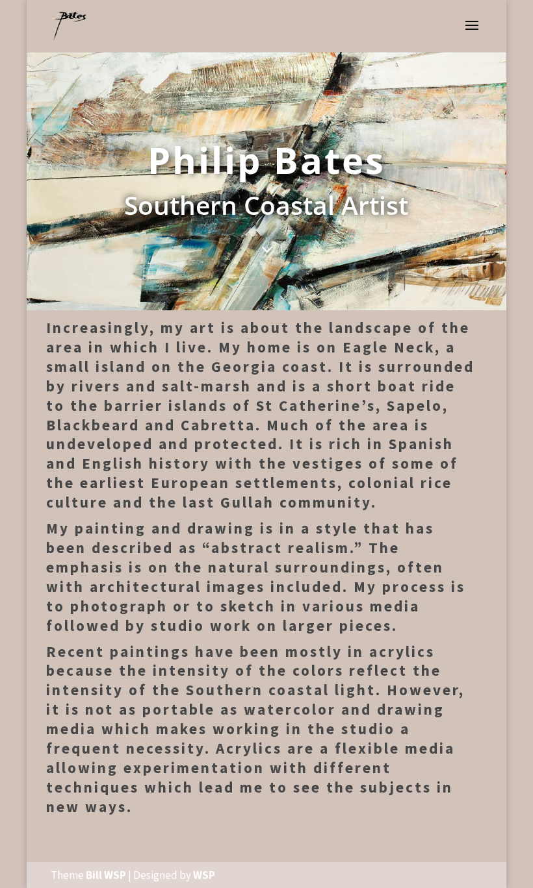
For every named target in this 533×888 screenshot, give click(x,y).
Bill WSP (106, 875)
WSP (204, 875)
